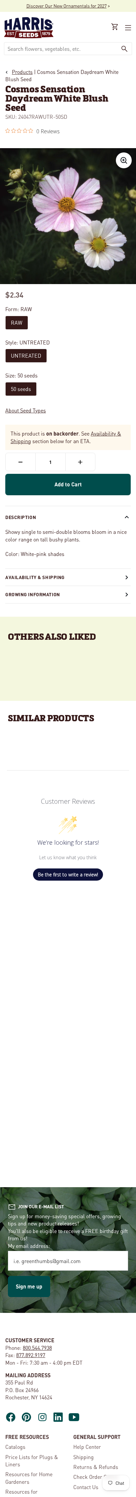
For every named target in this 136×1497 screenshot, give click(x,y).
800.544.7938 (37, 1347)
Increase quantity (80, 462)
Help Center (87, 1446)
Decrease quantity (20, 462)
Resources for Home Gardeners (28, 1478)
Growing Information (32, 594)
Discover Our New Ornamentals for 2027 (66, 6)
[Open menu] (127, 27)
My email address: (29, 1245)
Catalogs (15, 1446)
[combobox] (60, 49)
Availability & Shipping (35, 577)
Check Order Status (95, 1476)
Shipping (83, 1456)
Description (20, 517)
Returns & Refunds (95, 1466)
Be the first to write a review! (68, 874)
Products (22, 71)
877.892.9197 (30, 1354)
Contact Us (85, 1486)
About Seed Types (25, 410)
